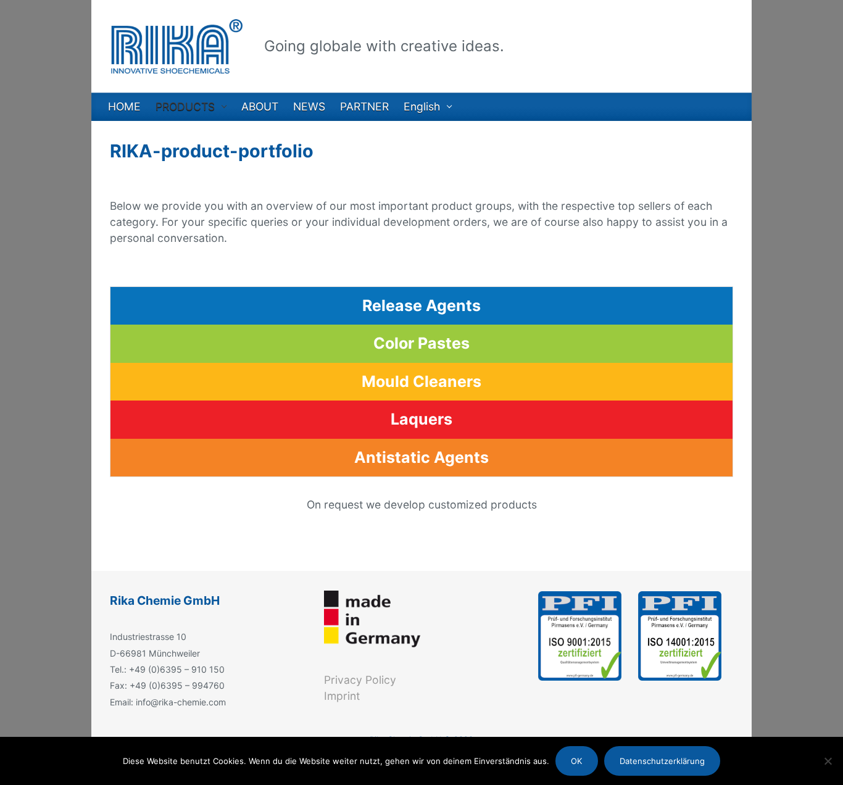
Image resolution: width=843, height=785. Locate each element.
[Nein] (827, 761)
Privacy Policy (360, 679)
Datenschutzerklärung (662, 761)
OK (576, 761)
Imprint (342, 695)
